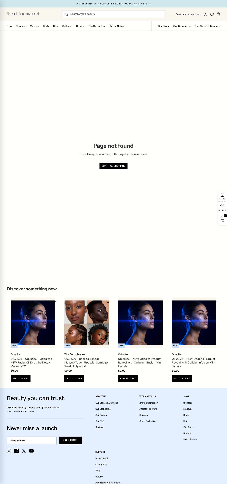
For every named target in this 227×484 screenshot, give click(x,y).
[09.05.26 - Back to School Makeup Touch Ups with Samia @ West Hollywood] (86, 322)
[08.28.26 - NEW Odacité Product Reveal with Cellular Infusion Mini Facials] (140, 322)
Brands (80, 26)
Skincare (21, 26)
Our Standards (181, 26)
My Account (101, 458)
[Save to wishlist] (54, 302)
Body (46, 26)
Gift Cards (188, 427)
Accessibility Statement (107, 483)
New (9, 26)
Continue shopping (113, 166)
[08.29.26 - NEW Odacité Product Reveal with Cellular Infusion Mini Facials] (194, 322)
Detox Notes (116, 26)
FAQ (97, 470)
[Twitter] (24, 451)
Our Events (101, 415)
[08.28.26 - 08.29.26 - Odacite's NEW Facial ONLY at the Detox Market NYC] (33, 322)
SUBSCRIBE (70, 440)
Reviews (99, 427)
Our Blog (99, 421)
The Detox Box (96, 26)
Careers (143, 415)
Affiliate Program (148, 409)
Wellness (67, 26)
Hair (55, 26)
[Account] (205, 14)
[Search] (66, 14)
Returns (99, 477)
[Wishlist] (212, 14)
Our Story (163, 26)
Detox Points (190, 439)
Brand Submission (148, 403)
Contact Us (101, 464)
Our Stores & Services (207, 26)
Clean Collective (147, 421)
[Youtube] (31, 451)
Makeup (34, 26)
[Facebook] (16, 451)
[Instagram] (9, 451)
